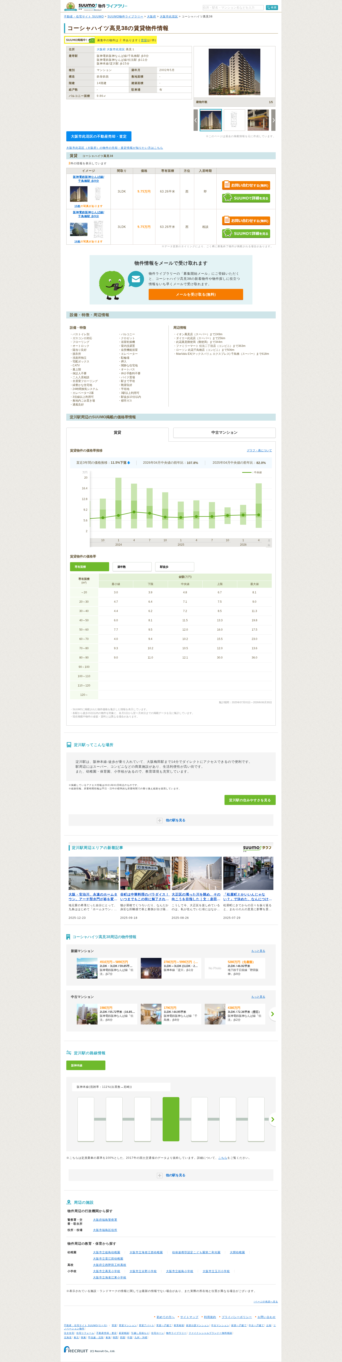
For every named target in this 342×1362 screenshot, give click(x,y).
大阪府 (151, 16)
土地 (268, 1325)
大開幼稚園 (237, 1252)
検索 (274, 7)
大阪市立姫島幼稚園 (106, 1252)
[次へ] (272, 1014)
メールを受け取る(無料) (196, 294)
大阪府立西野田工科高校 (109, 1265)
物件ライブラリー (176, 1333)
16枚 (77, 241)
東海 (108, 1337)
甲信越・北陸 (96, 1337)
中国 (129, 1337)
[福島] (114, 1119)
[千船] (228, 1119)
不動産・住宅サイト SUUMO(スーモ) (85, 1325)
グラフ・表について (259, 450)
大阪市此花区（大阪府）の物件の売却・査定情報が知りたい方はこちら (114, 147)
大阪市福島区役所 (105, 1230)
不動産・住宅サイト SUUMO (84, 16)
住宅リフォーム (85, 1333)
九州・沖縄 (140, 1337)
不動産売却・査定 (106, 1333)
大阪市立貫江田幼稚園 (108, 1258)
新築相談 (124, 1333)
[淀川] (171, 1119)
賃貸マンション (128, 1325)
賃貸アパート (146, 1325)
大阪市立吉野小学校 (143, 1271)
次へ (272, 1119)
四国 (122, 1337)
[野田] (142, 1119)
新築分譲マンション (197, 1325)
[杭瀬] (256, 1119)
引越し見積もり (140, 1333)
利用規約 (210, 1317)
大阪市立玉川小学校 (216, 1271)
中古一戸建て (256, 1325)
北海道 (68, 1337)
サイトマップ (189, 1317)
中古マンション (220, 1325)
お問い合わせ (267, 1317)
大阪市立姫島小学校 (179, 1271)
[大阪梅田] (86, 1119)
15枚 (77, 206)
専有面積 (80, 566)
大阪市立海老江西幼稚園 (146, 1252)
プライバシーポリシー (237, 1317)
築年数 (121, 566)
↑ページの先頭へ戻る (266, 1301)
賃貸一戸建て (164, 1325)
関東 (83, 1337)
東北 (76, 1337)
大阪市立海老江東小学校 (109, 1277)
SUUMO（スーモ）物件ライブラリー (95, 6)
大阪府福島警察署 (105, 1219)
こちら (222, 1157)
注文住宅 (69, 1333)
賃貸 (144, 40)
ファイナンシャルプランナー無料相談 (210, 1333)
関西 (115, 1337)
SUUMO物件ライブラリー (125, 16)
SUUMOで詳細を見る (246, 198)
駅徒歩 (164, 566)
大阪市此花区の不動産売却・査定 (99, 136)
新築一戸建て (239, 1325)
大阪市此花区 (169, 16)
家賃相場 (179, 1325)
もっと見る (258, 951)
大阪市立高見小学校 (106, 1271)
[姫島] (199, 1119)
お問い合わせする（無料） (246, 185)
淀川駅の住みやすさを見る (250, 800)
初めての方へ (166, 1317)
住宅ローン (157, 1333)
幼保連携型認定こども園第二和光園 (196, 1252)
